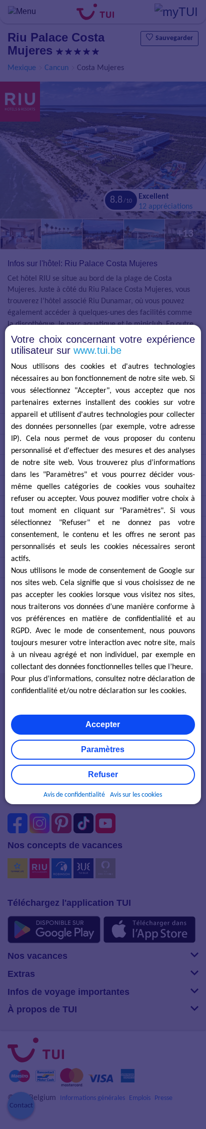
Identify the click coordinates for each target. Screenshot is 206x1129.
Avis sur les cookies (136, 795)
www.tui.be (98, 350)
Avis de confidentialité (74, 795)
